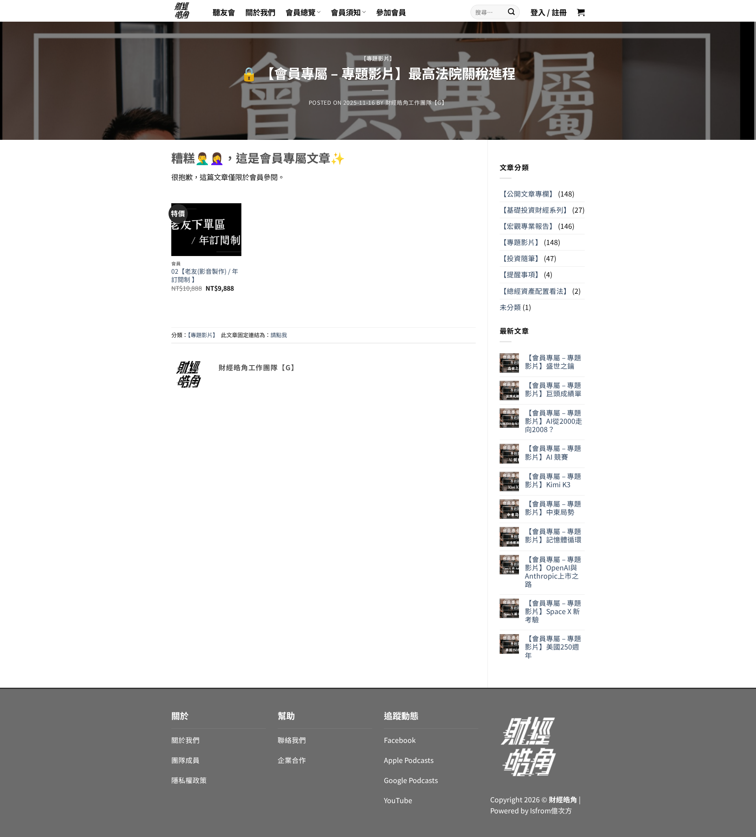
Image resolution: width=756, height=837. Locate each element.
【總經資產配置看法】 (535, 291)
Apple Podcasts (409, 760)
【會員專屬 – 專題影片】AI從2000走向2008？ (553, 420)
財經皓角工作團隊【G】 (416, 102)
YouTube (398, 800)
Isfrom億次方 (551, 810)
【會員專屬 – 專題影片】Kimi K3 (553, 480)
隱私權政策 (189, 780)
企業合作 (292, 760)
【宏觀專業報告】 (528, 226)
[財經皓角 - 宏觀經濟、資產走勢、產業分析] (186, 11)
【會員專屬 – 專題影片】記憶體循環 (553, 535)
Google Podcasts (411, 780)
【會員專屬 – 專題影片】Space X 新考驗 (553, 611)
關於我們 (260, 12)
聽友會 (224, 12)
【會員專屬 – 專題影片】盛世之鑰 (553, 361)
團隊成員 (185, 760)
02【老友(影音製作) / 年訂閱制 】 (204, 275)
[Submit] (511, 12)
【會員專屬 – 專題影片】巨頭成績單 (553, 389)
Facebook (400, 740)
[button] (581, 12)
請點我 (279, 335)
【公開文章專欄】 (528, 194)
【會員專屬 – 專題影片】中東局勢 (553, 507)
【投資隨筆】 (521, 258)
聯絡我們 (292, 740)
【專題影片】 (378, 58)
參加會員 (391, 12)
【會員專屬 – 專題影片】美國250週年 (553, 646)
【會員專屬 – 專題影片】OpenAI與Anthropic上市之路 (553, 571)
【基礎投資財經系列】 (535, 210)
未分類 (510, 307)
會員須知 (346, 12)
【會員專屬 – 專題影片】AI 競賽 (553, 452)
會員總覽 (300, 12)
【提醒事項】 (521, 274)
